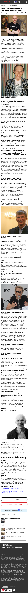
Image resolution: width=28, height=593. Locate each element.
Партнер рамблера (12, 586)
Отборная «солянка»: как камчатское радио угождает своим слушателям (15, 537)
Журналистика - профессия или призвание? (15, 532)
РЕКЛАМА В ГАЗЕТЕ (17, 547)
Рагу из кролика (7, 494)
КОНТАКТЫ (4, 549)
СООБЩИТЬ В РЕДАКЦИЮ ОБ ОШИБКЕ (11, 550)
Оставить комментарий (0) (14, 504)
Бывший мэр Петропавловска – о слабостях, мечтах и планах (11, 489)
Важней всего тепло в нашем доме (13, 524)
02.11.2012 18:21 (4, 5)
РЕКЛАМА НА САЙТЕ (6, 547)
